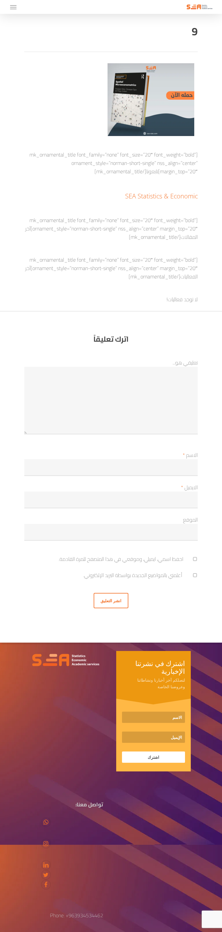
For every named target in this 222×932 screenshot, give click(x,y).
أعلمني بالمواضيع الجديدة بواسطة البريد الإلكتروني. (132, 575)
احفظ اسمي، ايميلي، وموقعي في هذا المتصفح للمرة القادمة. (121, 559)
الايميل (189, 487)
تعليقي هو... (185, 362)
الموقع (190, 519)
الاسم (190, 455)
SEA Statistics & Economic (161, 195)
